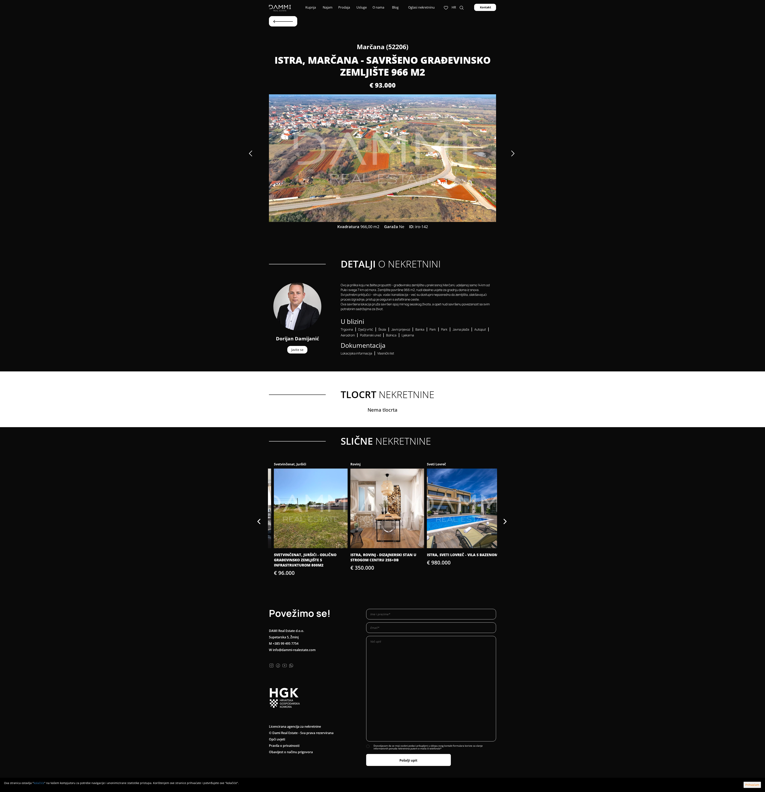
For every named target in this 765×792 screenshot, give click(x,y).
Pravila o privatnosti (284, 745)
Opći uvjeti (277, 739)
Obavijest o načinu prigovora (291, 752)
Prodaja (344, 7)
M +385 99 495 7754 (283, 643)
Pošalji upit (408, 760)
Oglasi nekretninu (421, 7)
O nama (378, 7)
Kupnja (310, 7)
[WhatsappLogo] (291, 665)
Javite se (297, 350)
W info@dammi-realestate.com (292, 650)
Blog (395, 7)
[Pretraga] (462, 7)
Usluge (361, 7)
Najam (327, 7)
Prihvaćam (752, 785)
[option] (382, 158)
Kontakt (485, 7)
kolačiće (39, 783)
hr (454, 7)
